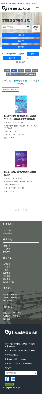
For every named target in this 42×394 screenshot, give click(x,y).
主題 (9, 54)
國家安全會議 (18, 74)
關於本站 (12, 3)
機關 (33, 54)
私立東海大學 (17, 122)
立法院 (21, 70)
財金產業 (6, 279)
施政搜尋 (21, 41)
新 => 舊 (12, 58)
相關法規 (6, 316)
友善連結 (6, 319)
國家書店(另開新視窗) (11, 294)
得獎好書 (6, 246)
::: (5, 328)
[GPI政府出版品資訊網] (16, 8)
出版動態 (7, 224)
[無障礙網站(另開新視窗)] (9, 384)
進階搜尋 (36, 28)
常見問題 (6, 313)
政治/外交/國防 (8, 282)
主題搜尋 (21, 35)
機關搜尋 (21, 47)
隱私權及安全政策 (23, 3)
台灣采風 (6, 264)
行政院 (14, 70)
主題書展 (6, 249)
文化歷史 (6, 270)
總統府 (7, 70)
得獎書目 (16, 316)
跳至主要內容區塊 (6, 1)
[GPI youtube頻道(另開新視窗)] (13, 379)
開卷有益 (7, 258)
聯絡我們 (33, 3)
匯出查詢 (22, 62)
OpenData (17, 313)
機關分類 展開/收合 (10, 89)
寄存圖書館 (7, 300)
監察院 (9, 74)
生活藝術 (6, 267)
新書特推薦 (7, 233)
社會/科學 (7, 276)
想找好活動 (7, 230)
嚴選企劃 (7, 239)
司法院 (28, 70)
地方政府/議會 (30, 74)
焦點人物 (6, 252)
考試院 (35, 70)
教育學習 (6, 273)
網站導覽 (4, 3)
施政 (21, 54)
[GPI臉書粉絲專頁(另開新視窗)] (7, 379)
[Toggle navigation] (37, 8)
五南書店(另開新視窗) (11, 297)
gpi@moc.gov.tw (19, 359)
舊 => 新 (30, 58)
